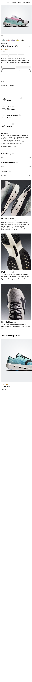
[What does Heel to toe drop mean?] (20, 115)
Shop (8, 2)
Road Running (27, 2)
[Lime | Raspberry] (18, 40)
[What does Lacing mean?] (13, 106)
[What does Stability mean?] (10, 171)
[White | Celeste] (3, 40)
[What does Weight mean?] (13, 124)
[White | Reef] (8, 40)
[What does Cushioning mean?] (13, 153)
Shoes (19, 2)
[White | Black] (22, 40)
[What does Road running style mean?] (21, 98)
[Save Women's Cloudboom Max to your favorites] (29, 46)
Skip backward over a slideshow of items (15, 391)
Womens (14, 2)
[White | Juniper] (13, 40)
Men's (23, 67)
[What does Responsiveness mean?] (17, 162)
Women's (9, 67)
